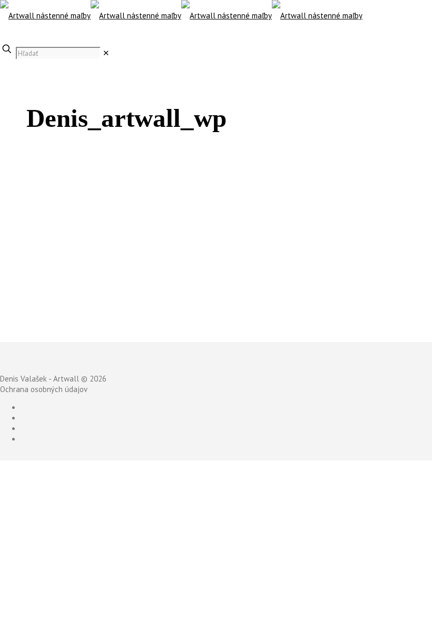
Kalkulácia (18, 37)
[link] (106, 53)
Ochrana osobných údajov (43, 389)
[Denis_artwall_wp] (118, 313)
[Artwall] (181, 15)
